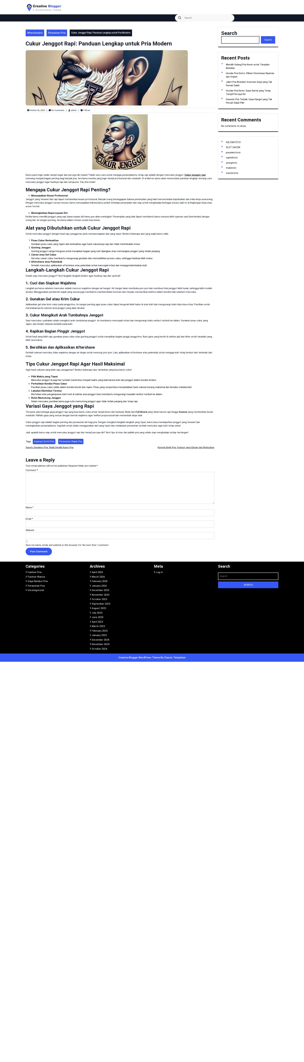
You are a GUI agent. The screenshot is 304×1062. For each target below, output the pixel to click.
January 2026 (99, 585)
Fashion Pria (34, 572)
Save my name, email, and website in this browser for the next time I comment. (67, 545)
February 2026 (100, 581)
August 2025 (99, 608)
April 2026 (97, 572)
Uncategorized (36, 590)
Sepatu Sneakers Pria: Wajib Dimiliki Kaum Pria (49, 447)
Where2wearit (35, 32)
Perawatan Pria (57, 32)
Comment (32, 470)
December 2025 (100, 590)
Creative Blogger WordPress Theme (139, 657)
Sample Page (34, 25)
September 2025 (101, 603)
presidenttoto (233, 152)
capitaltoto (232, 157)
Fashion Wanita (36, 576)
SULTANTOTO (233, 142)
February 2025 (100, 630)
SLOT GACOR (233, 147)
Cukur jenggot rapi (195, 175)
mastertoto (232, 173)
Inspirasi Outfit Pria (44, 441)
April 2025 (97, 621)
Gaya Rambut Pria (38, 581)
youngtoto (231, 162)
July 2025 (97, 612)
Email (29, 518)
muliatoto (231, 167)
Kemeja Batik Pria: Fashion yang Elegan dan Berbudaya (186, 447)
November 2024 (100, 644)
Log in (159, 572)
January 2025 (99, 635)
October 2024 (99, 648)
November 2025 (100, 594)
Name (30, 507)
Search (229, 33)
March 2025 (98, 626)
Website (30, 530)
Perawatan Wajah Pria (70, 441)
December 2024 (100, 639)
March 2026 (98, 576)
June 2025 (97, 617)
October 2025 (99, 599)
